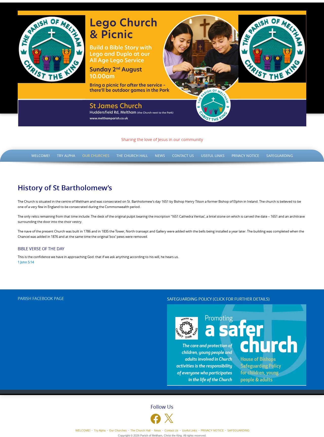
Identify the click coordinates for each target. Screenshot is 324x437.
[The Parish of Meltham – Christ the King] (162, 68)
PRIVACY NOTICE (245, 155)
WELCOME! (40, 155)
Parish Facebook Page (41, 298)
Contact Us (183, 155)
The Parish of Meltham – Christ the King (162, 132)
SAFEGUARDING (279, 155)
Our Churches (95, 155)
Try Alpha (66, 155)
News (160, 155)
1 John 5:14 (26, 262)
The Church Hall (132, 155)
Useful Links (213, 155)
